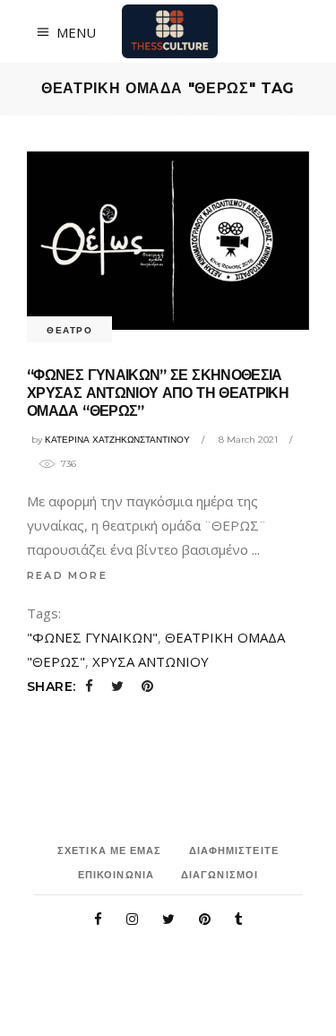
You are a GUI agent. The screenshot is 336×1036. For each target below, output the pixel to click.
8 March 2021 (248, 439)
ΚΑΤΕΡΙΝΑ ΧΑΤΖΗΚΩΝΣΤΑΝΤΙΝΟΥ (117, 439)
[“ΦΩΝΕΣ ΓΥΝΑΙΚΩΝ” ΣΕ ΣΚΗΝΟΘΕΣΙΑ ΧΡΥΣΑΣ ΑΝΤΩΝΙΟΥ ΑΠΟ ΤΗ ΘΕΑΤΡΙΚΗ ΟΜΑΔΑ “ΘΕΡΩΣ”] (168, 240)
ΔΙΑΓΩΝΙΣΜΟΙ (219, 874)
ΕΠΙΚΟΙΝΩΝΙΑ (116, 874)
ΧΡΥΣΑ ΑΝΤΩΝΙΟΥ (150, 661)
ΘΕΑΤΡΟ (69, 330)
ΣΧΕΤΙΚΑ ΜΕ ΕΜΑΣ (109, 850)
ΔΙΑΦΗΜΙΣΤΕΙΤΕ (234, 850)
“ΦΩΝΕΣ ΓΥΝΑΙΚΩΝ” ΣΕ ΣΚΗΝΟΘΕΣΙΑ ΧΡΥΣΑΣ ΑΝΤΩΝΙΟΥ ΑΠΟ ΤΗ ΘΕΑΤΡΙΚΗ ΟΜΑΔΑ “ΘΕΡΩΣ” (158, 393)
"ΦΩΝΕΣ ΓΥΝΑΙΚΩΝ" (92, 637)
